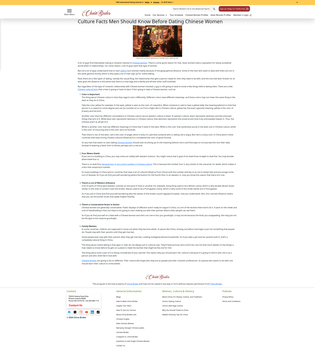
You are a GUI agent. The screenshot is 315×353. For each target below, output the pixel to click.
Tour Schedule (176, 15)
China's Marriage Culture (172, 306)
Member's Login (241, 15)
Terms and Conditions (231, 301)
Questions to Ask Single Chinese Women (133, 341)
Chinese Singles (122, 319)
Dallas (147, 2)
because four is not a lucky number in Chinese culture (127, 164)
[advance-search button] (214, 8)
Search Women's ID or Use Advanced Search (191, 9)
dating (123, 70)
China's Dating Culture (171, 301)
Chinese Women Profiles (196, 15)
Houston (156, 2)
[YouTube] (86, 312)
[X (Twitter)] (75, 312)
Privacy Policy (227, 297)
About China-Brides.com (126, 314)
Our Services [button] (159, 15)
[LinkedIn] (92, 312)
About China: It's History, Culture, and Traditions (182, 297)
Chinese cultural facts (88, 89)
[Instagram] (81, 312)
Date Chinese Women (125, 323)
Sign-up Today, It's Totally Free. (233, 9)
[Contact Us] (84, 300)
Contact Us (120, 345)
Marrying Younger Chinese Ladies (130, 328)
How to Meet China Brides (127, 301)
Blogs (118, 297)
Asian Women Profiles (221, 15)
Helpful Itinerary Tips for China (175, 314)
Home (147, 15)
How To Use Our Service (126, 310)
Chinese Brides (122, 332)
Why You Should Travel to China (175, 310)
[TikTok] (98, 312)
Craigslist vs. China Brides (127, 337)
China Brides (132, 284)
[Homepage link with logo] (157, 276)
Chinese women (139, 62)
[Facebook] (69, 312)
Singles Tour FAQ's (124, 306)
